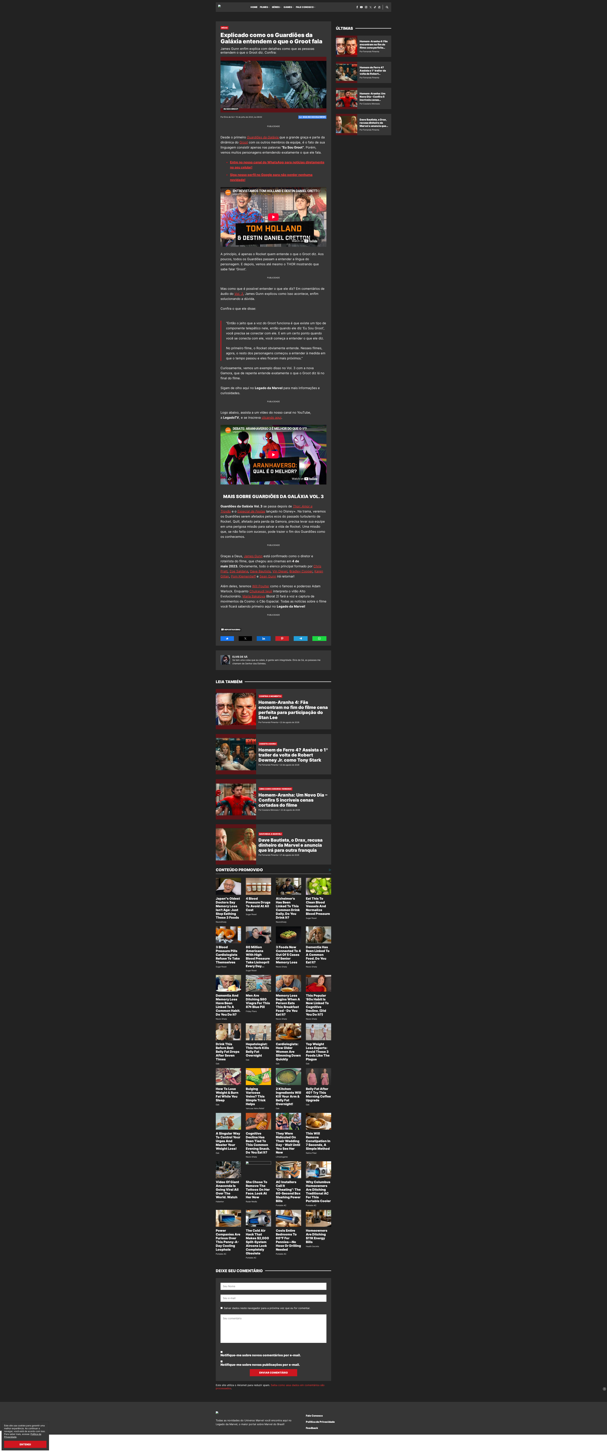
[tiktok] (375, 7)
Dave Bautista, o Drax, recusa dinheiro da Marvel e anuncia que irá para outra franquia (290, 845)
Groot (243, 142)
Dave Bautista (260, 571)
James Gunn (253, 556)
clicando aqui (271, 417)
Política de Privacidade (320, 1421)
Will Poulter (260, 586)
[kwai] (379, 7)
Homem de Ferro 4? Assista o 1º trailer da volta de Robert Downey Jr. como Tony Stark (293, 755)
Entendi (25, 1444)
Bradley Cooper (301, 571)
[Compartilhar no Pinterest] (282, 638)
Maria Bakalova (253, 596)
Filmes (264, 7)
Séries (276, 7)
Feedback (312, 1428)
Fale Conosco (305, 7)
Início (224, 28)
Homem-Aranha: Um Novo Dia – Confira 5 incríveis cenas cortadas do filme (292, 800)
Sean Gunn (268, 576)
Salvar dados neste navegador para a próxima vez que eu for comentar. (267, 1308)
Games (288, 7)
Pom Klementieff (243, 576)
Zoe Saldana (239, 571)
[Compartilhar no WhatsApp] (319, 638)
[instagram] (366, 7)
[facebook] (357, 7)
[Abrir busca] (387, 7)
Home (254, 7)
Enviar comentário (273, 1372)
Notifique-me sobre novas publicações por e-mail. (260, 1365)
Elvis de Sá (240, 656)
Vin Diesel (280, 571)
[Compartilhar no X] (245, 638)
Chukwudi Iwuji (260, 591)
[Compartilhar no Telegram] (301, 638)
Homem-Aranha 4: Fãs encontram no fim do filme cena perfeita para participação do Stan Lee (293, 710)
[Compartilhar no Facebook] (227, 638)
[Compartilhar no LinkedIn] (264, 638)
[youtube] (361, 7)
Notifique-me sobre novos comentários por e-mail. (261, 1355)
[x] (371, 7)
